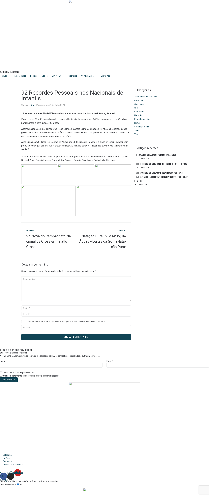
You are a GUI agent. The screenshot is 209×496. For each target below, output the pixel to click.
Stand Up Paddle (141, 127)
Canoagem (139, 104)
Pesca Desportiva (142, 119)
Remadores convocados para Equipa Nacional (156, 154)
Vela (136, 134)
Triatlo (137, 130)
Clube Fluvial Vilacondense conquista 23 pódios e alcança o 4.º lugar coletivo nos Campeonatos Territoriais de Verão (161, 177)
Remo (137, 123)
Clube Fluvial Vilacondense (9, 72)
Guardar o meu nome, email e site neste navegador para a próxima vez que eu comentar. (65, 322)
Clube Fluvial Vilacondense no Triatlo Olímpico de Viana (161, 164)
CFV (32, 105)
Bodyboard (139, 100)
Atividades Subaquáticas (145, 96)
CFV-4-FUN (139, 112)
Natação (138, 115)
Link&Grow (28, 484)
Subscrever (9, 380)
